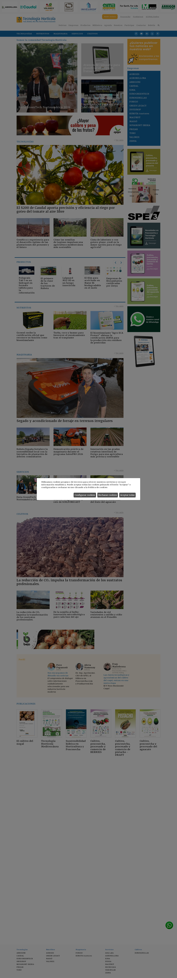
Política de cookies (97, 487)
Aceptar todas (127, 495)
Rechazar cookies (107, 495)
